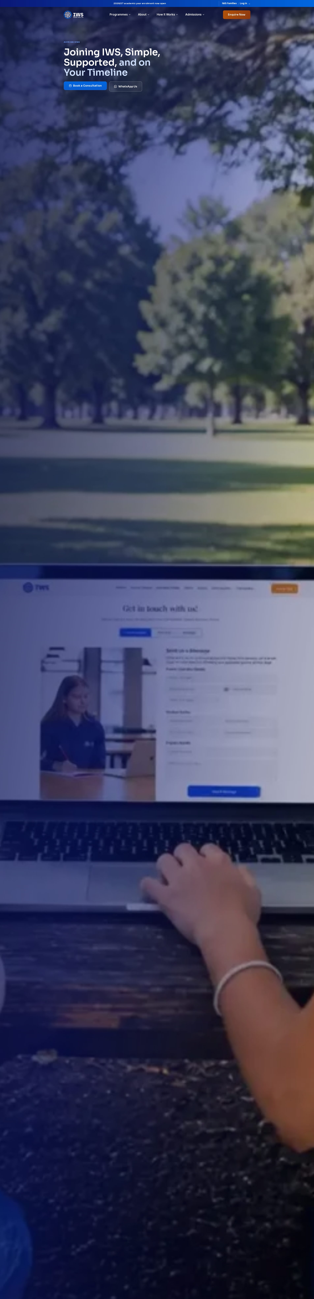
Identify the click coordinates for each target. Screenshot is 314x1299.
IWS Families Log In (236, 3)
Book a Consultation (87, 85)
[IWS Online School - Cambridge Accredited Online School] (73, 15)
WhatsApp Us (127, 86)
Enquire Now (236, 14)
